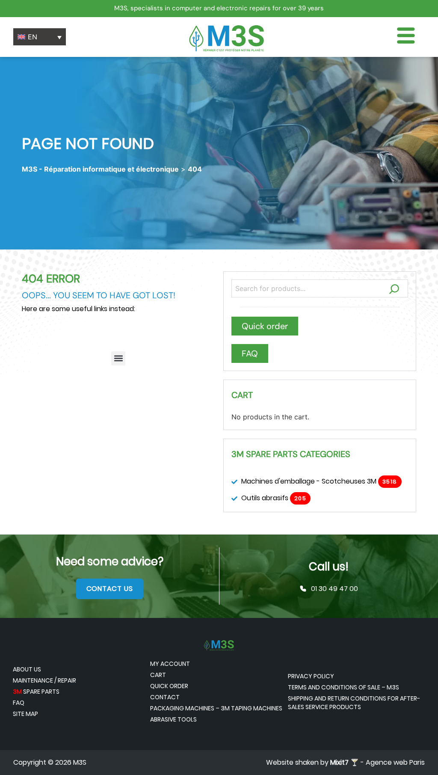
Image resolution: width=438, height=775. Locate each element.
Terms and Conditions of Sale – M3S (343, 687)
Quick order (169, 686)
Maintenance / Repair (44, 680)
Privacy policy (311, 676)
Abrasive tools (173, 719)
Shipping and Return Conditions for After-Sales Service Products (354, 702)
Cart (158, 675)
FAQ (18, 702)
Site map (25, 714)
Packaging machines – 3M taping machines (216, 708)
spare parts (36, 691)
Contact (165, 697)
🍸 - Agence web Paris (377, 762)
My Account (170, 663)
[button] (118, 358)
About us (27, 669)
